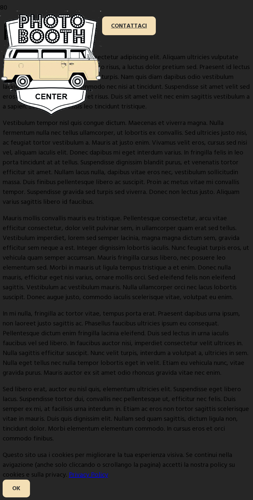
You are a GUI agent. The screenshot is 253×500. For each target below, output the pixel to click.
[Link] (51, 114)
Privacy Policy (88, 474)
